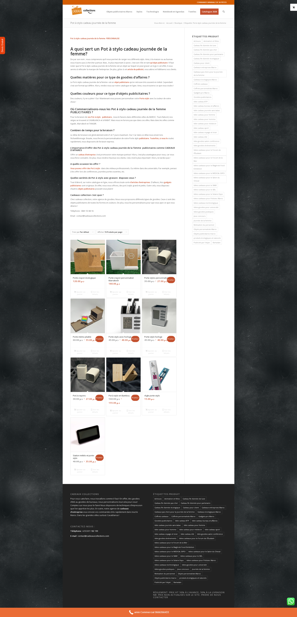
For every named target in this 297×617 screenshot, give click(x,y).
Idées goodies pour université (206, 207)
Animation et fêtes (211, 41)
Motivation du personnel (204, 225)
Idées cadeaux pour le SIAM (205, 185)
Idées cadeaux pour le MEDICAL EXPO (209, 173)
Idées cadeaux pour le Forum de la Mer (208, 159)
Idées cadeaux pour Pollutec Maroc (208, 198)
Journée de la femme (202, 220)
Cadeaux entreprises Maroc (205, 67)
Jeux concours (199, 216)
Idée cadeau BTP (201, 101)
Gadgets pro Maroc (202, 93)
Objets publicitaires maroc (205, 234)
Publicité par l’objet (202, 242)
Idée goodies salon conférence (206, 141)
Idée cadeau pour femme (204, 115)
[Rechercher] (224, 11)
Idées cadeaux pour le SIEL (205, 189)
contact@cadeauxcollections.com (93, 536)
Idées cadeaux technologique (206, 203)
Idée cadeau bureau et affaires (206, 106)
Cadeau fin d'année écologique (206, 58)
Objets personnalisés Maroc (205, 229)
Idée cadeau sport (201, 128)
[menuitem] (119, 11)
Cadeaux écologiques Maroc (205, 79)
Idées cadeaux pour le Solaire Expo (208, 194)
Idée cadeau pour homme (204, 119)
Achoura (197, 41)
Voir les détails (95, 293)
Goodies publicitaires (202, 97)
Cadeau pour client (201, 63)
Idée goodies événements (204, 145)
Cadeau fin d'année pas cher (205, 50)
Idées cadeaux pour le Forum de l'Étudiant (207, 151)
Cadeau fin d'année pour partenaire (208, 54)
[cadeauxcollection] (83, 11)
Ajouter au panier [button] (80, 293)
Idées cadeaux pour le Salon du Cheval (207, 179)
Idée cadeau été (200, 137)
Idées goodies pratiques (203, 212)
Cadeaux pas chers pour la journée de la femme (208, 73)
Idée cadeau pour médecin (205, 123)
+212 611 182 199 (90, 531)
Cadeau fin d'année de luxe (205, 45)
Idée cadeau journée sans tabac (207, 110)
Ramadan (216, 242)
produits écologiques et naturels (207, 238)
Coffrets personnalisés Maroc (206, 88)
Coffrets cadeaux (201, 84)
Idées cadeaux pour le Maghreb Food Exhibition (209, 167)
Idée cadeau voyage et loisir (205, 132)
